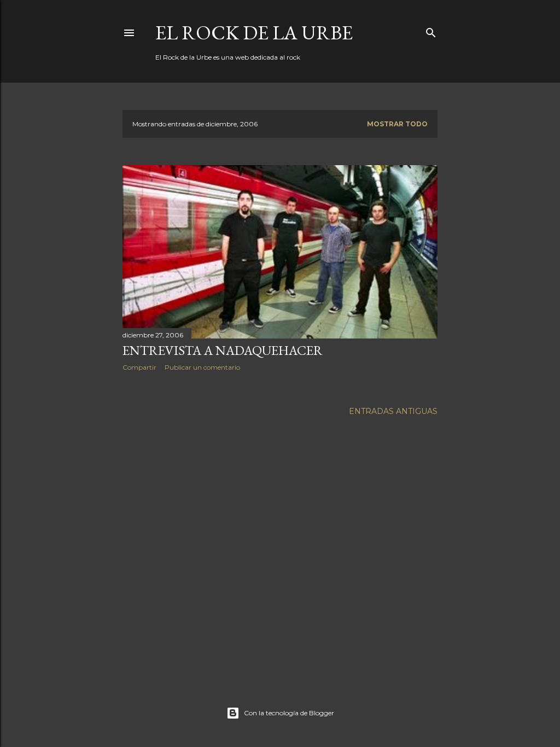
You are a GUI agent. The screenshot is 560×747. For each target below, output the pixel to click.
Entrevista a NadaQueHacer (222, 350)
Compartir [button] (139, 367)
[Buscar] (431, 30)
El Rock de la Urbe (254, 32)
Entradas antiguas (393, 411)
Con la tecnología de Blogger (289, 713)
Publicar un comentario (202, 367)
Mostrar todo (397, 124)
